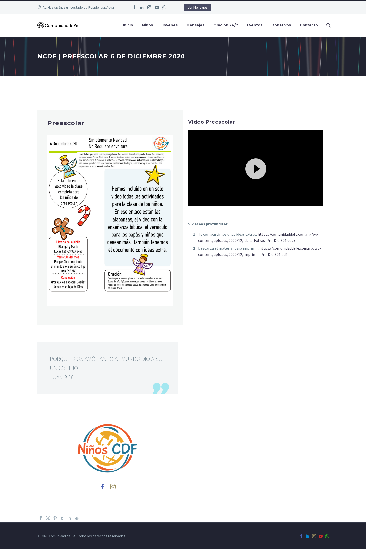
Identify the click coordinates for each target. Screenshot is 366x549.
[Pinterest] (55, 518)
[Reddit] (77, 518)
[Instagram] (149, 7)
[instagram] (113, 486)
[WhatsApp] (164, 7)
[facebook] (102, 486)
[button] (256, 168)
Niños (147, 25)
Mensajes (195, 25)
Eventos (254, 25)
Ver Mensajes (198, 7)
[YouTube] (157, 7)
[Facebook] (134, 7)
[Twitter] (48, 518)
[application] (255, 168)
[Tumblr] (62, 518)
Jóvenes (170, 25)
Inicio (128, 25)
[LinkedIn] (142, 7)
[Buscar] (328, 25)
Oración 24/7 (225, 25)
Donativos (281, 25)
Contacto (309, 25)
